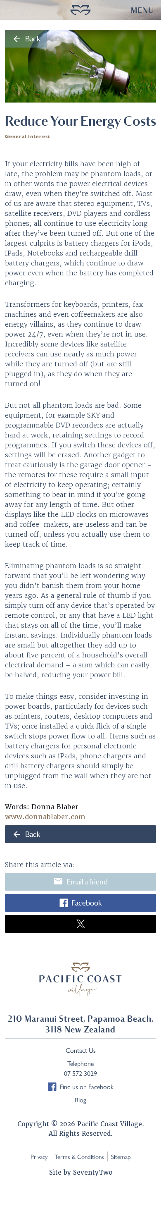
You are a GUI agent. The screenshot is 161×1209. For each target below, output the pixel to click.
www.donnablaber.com (45, 816)
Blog (80, 1099)
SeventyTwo (92, 1172)
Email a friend (80, 881)
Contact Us (81, 1050)
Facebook (86, 902)
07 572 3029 (80, 1073)
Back (26, 39)
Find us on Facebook (87, 1086)
